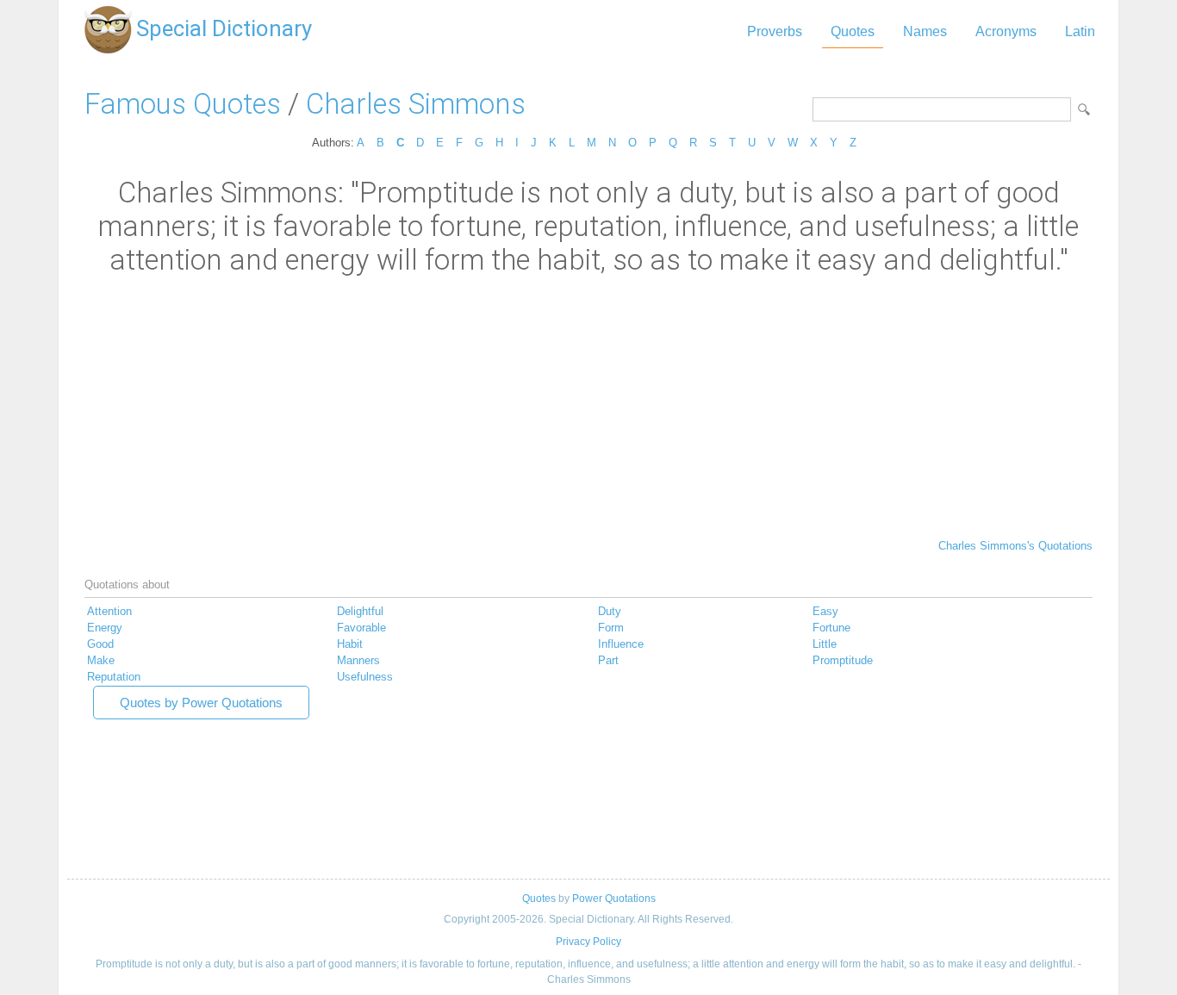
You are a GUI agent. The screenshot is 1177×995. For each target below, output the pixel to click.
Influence (621, 643)
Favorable (361, 627)
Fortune (831, 627)
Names (925, 31)
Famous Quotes (182, 104)
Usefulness (365, 676)
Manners (358, 660)
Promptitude (843, 660)
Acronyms (1006, 31)
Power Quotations (614, 898)
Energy (104, 627)
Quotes (853, 31)
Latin (1080, 31)
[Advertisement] (588, 405)
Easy (825, 611)
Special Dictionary (224, 28)
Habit (350, 643)
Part (608, 660)
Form (611, 627)
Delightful (360, 611)
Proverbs (774, 31)
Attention (109, 611)
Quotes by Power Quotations (201, 702)
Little (825, 643)
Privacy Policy (588, 942)
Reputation (113, 676)
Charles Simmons (416, 104)
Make (101, 660)
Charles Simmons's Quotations (1015, 545)
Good (100, 643)
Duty (609, 611)
